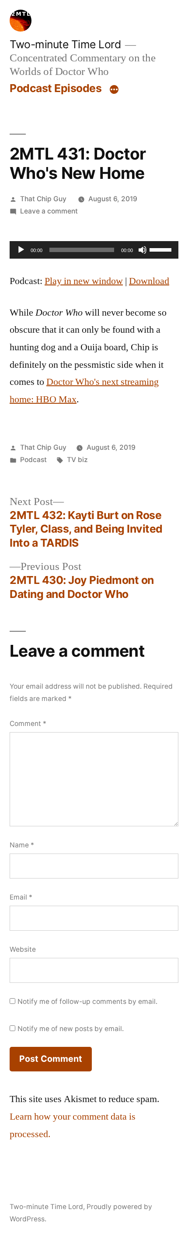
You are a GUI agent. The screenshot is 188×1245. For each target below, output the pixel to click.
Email (21, 897)
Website (23, 949)
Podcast (33, 459)
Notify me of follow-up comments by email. (87, 1001)
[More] (114, 90)
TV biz (77, 459)
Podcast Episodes (55, 88)
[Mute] (142, 249)
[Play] (21, 249)
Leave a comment (49, 211)
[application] (94, 250)
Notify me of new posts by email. (70, 1028)
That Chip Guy (43, 199)
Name (22, 845)
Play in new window (84, 281)
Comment (28, 723)
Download (149, 281)
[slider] (162, 249)
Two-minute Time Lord (65, 44)
